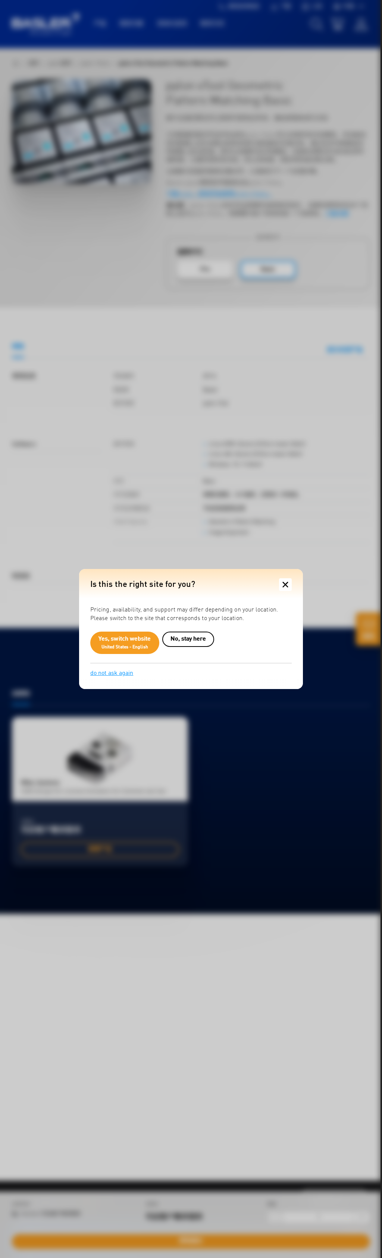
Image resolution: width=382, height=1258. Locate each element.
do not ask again (111, 673)
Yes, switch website (124, 643)
